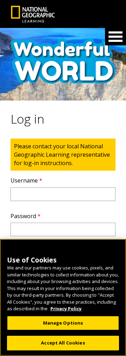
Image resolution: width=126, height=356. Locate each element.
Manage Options (63, 323)
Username (26, 180)
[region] (63, 297)
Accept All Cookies (63, 343)
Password (25, 216)
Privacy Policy (66, 308)
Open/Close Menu (115, 36)
